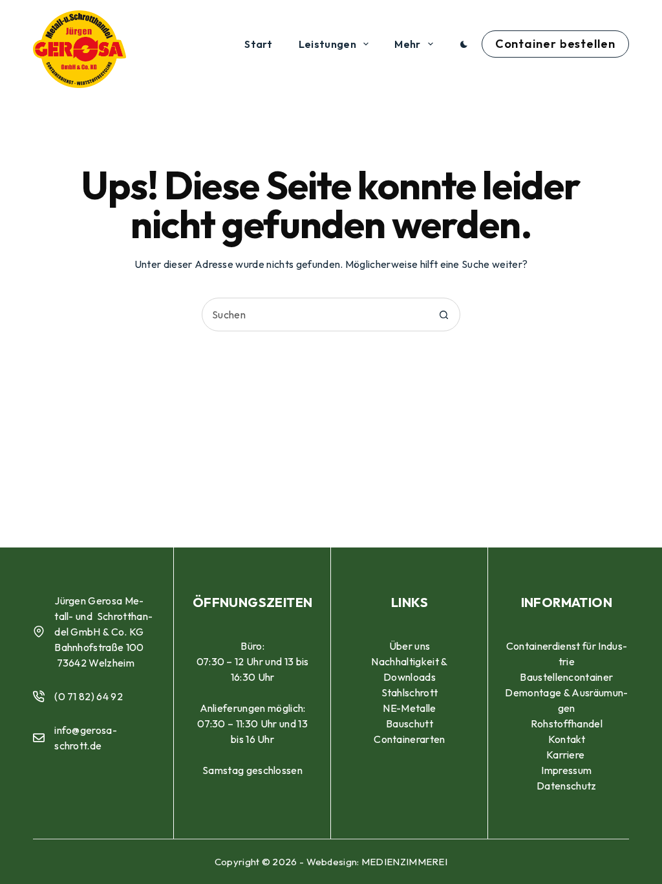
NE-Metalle (409, 708)
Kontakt (566, 739)
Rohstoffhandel (567, 723)
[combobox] (314, 314)
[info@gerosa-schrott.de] (39, 738)
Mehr (407, 44)
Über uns (410, 645)
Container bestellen (555, 43)
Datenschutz (567, 785)
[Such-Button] (443, 314)
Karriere (566, 754)
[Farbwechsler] (464, 44)
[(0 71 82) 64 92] (39, 696)
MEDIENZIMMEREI (404, 862)
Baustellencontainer (566, 676)
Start (258, 44)
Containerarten (409, 739)
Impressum (566, 770)
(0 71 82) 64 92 (88, 696)
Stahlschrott (409, 692)
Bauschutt (409, 723)
